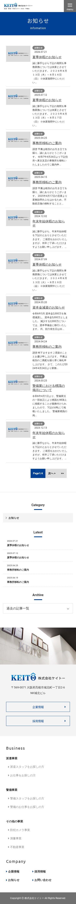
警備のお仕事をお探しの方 (27, 806)
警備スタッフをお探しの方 (27, 798)
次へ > (52, 473)
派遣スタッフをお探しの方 (27, 766)
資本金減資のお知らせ (48, 307)
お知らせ (14, 517)
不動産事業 (17, 847)
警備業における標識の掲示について (48, 388)
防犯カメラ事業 (20, 830)
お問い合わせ (42, 880)
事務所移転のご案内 (47, 143)
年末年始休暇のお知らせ (48, 223)
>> (62, 473)
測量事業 (15, 838)
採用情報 (38, 721)
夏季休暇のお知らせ (47, 57)
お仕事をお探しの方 (23, 775)
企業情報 (38, 707)
